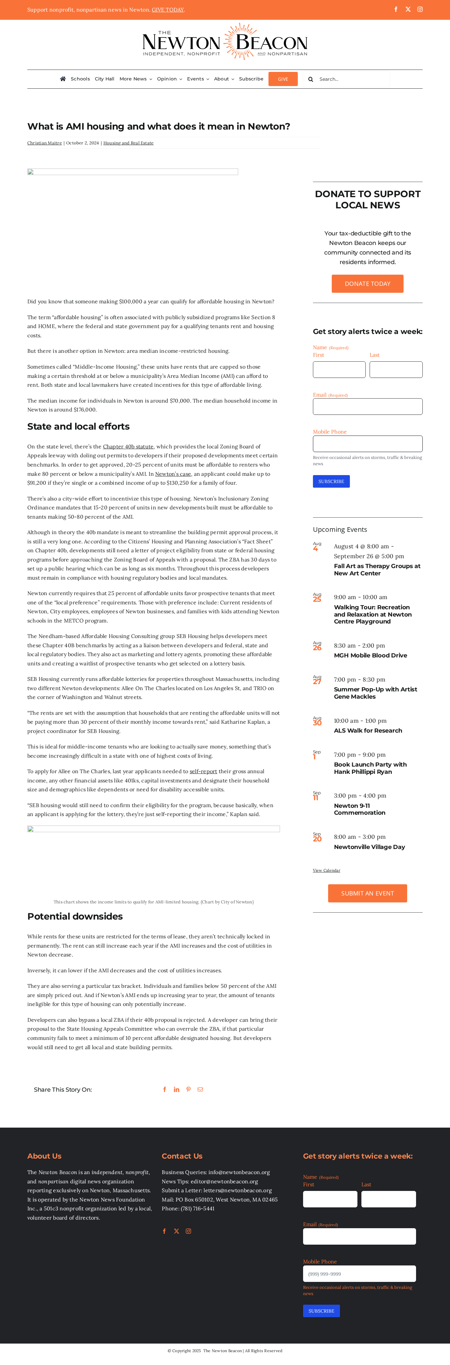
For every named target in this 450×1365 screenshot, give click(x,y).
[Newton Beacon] (225, 22)
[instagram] (420, 9)
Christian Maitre (44, 143)
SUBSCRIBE (331, 481)
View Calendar (326, 870)
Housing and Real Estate (128, 143)
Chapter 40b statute (128, 446)
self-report (203, 771)
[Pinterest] (188, 1089)
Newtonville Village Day (369, 847)
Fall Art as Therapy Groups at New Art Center (377, 569)
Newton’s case (173, 473)
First (318, 354)
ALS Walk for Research (368, 730)
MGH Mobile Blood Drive (370, 655)
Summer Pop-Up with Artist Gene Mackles (375, 693)
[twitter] (408, 9)
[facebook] (396, 9)
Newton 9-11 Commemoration (360, 809)
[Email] (200, 1089)
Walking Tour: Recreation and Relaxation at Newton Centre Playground (373, 614)
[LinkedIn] (177, 1089)
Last (375, 354)
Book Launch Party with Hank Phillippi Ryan (370, 768)
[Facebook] (165, 1089)
